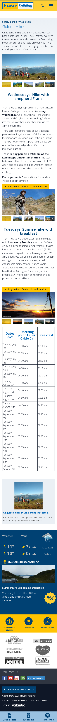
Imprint (5, 700)
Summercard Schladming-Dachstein (23, 587)
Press (44, 700)
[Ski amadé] (43, 640)
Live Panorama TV (35, 678)
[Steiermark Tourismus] (43, 650)
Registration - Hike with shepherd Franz (27, 186)
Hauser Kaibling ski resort (17, 5)
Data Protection (20, 700)
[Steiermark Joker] (14, 661)
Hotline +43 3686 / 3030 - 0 (20, 689)
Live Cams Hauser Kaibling (23, 562)
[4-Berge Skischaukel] (14, 640)
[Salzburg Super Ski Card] (43, 661)
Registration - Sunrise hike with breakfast (28, 289)
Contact (35, 700)
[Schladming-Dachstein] (14, 650)
